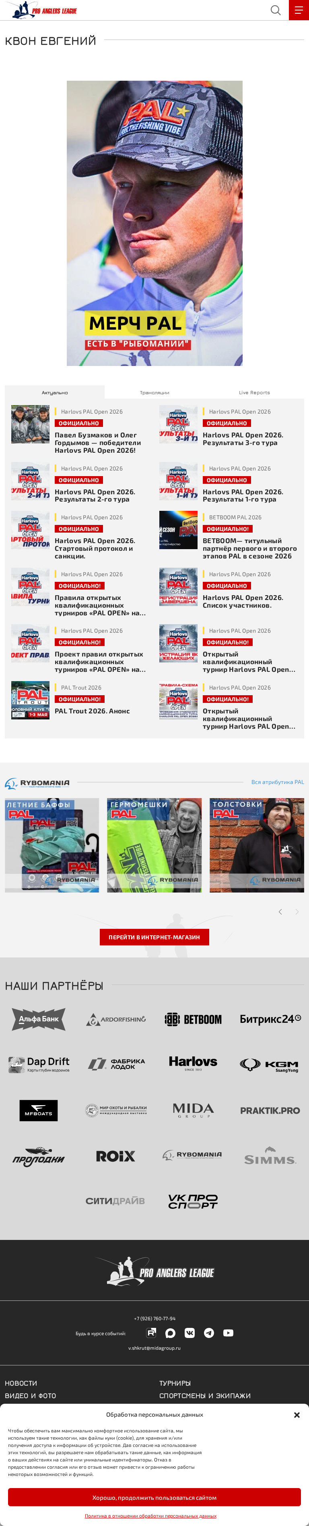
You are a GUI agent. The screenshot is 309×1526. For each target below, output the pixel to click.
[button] (297, 1414)
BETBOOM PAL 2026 (235, 517)
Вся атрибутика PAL (277, 782)
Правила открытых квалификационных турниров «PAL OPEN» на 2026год (97, 608)
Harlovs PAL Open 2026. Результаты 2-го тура (95, 495)
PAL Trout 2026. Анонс (92, 710)
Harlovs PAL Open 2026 (92, 411)
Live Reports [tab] (254, 392)
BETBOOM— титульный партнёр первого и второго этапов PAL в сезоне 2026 (250, 547)
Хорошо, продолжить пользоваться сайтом (154, 1497)
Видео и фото (30, 1395)
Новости (21, 1382)
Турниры (175, 1382)
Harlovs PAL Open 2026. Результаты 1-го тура (243, 495)
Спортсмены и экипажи (205, 1395)
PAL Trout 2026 (81, 687)
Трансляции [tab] (154, 392)
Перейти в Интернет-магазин (154, 937)
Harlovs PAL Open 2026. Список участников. (243, 601)
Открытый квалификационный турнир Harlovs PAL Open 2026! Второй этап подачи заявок (248, 669)
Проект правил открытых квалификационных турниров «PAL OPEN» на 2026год (99, 665)
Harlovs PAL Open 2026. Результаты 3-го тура (243, 438)
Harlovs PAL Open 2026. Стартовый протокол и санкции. (95, 547)
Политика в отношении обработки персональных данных (150, 1515)
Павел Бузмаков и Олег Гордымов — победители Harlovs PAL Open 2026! (98, 442)
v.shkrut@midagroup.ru (154, 1347)
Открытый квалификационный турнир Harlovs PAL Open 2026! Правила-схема (246, 722)
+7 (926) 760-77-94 (154, 1318)
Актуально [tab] (55, 392)
